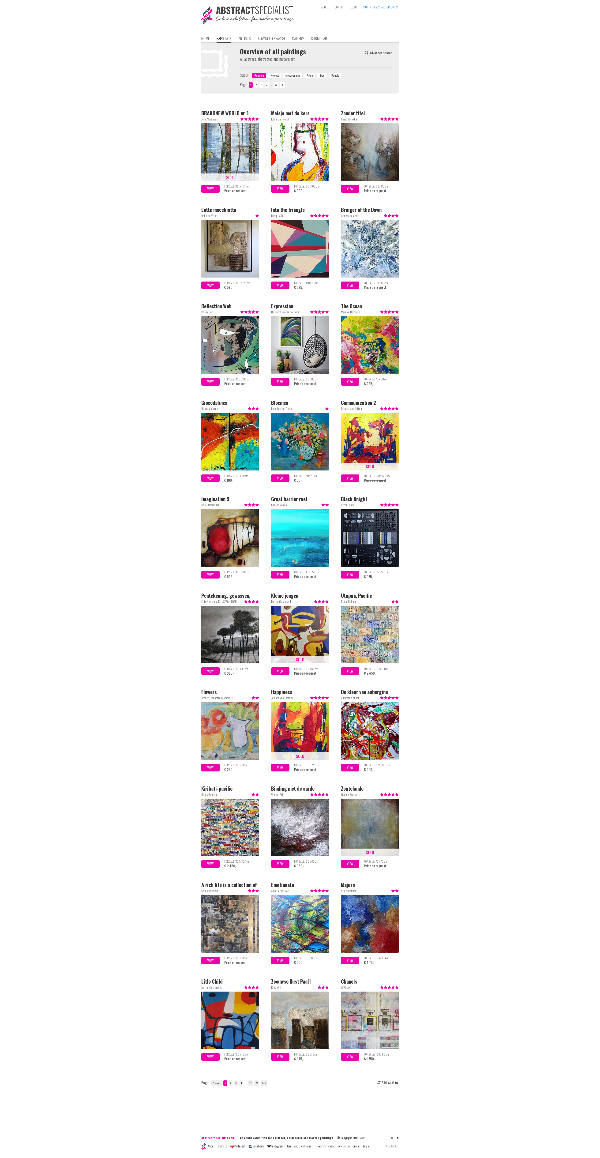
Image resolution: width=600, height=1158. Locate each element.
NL (392, 1138)
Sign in (356, 1146)
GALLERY (298, 38)
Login (366, 1146)
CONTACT (339, 7)
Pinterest (239, 1146)
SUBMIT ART (320, 38)
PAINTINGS (224, 38)
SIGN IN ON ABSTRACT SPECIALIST (381, 7)
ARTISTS (244, 38)
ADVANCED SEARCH (271, 38)
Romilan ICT (392, 1146)
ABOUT (325, 7)
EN (397, 1138)
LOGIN (354, 7)
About (211, 1146)
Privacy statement (325, 1146)
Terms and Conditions (299, 1146)
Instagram (277, 1146)
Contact (222, 1146)
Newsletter (344, 1146)
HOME (205, 38)
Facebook (258, 1146)
